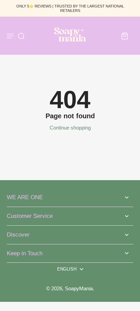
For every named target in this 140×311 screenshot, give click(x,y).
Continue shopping (70, 128)
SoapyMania (79, 288)
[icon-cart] (124, 35)
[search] (21, 35)
